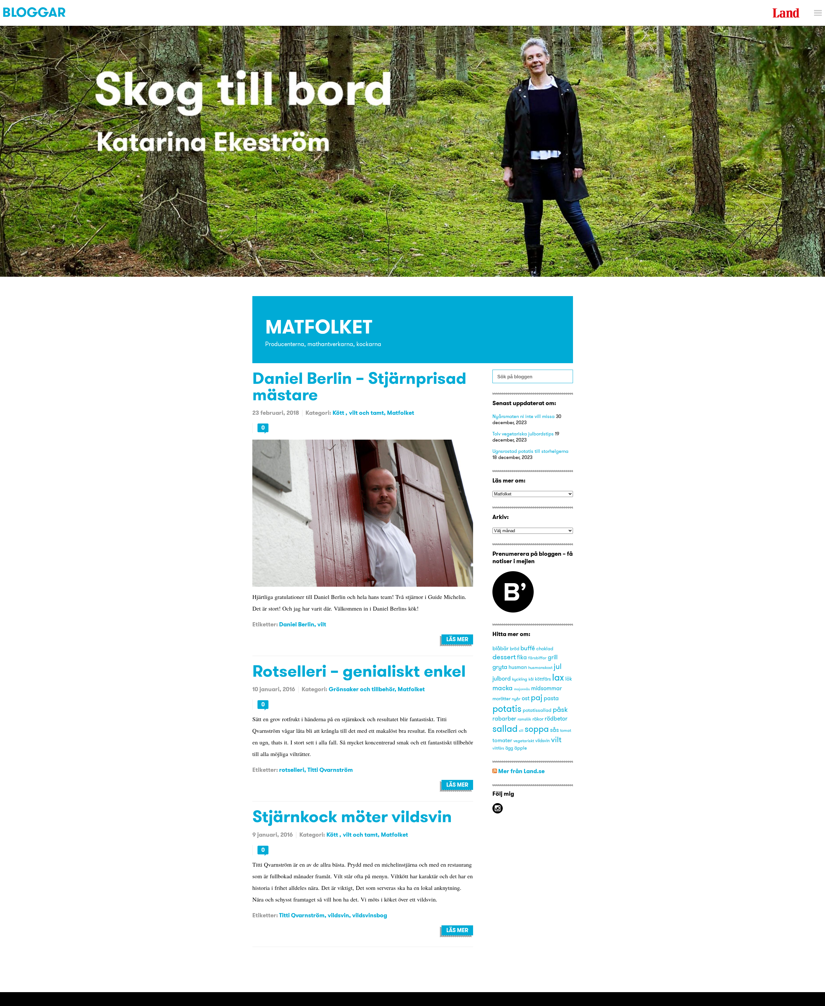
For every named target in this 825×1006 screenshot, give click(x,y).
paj (536, 697)
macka (502, 688)
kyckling (519, 679)
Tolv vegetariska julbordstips (523, 434)
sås (554, 729)
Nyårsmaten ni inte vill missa (523, 416)
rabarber (504, 718)
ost (525, 698)
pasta (551, 698)
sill (521, 731)
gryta (499, 667)
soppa (537, 728)
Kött (339, 412)
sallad (505, 728)
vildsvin (338, 915)
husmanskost (540, 667)
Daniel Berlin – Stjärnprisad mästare (359, 386)
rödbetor (556, 718)
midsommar (546, 688)
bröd (514, 649)
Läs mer (457, 639)
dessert (504, 656)
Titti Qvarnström (330, 769)
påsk (560, 709)
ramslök (524, 719)
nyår (516, 698)
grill (553, 657)
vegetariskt (523, 740)
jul (558, 666)
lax (558, 677)
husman (518, 667)
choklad (544, 649)
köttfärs (543, 679)
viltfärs (498, 748)
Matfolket (400, 412)
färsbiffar (537, 657)
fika (522, 657)
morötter (501, 699)
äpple (520, 748)
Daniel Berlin (296, 624)
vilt (321, 624)
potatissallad (537, 710)
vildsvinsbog (369, 915)
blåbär (500, 648)
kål (531, 679)
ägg (509, 748)
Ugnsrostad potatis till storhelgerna (530, 451)
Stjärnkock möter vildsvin (352, 816)
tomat (565, 730)
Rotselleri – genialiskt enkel (359, 670)
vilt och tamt (366, 412)
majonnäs (522, 689)
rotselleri (291, 769)
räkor (537, 719)
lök (568, 678)
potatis (506, 708)
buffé (527, 648)
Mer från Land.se (521, 771)
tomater (502, 740)
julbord (501, 678)
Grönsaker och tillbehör (361, 689)
